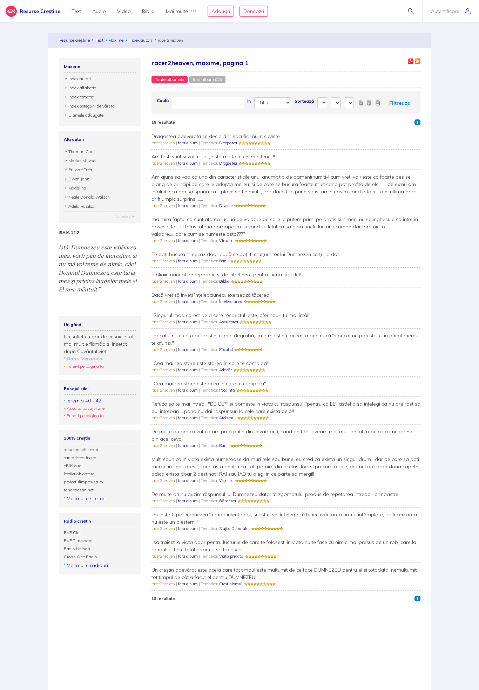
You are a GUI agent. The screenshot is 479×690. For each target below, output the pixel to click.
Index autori (141, 40)
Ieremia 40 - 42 (84, 401)
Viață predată (231, 556)
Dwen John (78, 178)
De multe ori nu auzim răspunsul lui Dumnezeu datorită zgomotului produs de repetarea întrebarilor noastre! (275, 494)
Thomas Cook (82, 151)
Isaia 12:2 (69, 232)
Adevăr (225, 369)
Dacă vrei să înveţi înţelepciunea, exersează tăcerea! (210, 295)
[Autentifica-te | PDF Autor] (410, 61)
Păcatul (226, 349)
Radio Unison (77, 548)
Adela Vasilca (81, 206)
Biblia (148, 11)
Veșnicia (226, 480)
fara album (188, 142)
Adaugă (220, 11)
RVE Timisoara (78, 540)
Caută (163, 100)
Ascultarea (228, 321)
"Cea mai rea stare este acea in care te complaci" (208, 383)
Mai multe (177, 11)
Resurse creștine (74, 40)
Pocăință (227, 390)
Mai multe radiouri (87, 565)
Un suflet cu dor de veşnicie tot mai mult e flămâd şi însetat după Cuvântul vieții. (99, 343)
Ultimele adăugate (85, 115)
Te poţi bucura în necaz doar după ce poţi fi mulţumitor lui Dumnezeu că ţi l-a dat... (246, 254)
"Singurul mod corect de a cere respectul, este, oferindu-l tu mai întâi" (230, 315)
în (249, 101)
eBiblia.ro (73, 465)
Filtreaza (400, 103)
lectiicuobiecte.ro (79, 473)
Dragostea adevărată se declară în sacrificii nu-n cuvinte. (216, 136)
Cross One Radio (80, 556)
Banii (224, 260)
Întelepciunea (230, 301)
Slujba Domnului (234, 528)
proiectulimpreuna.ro (83, 481)
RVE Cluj (72, 532)
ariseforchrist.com (81, 449)
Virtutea (226, 240)
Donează (253, 11)
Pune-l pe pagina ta (85, 366)
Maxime (115, 40)
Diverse (225, 205)
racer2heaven (163, 142)
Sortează (304, 101)
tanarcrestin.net (79, 489)
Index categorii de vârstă (91, 106)
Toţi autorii (123, 216)
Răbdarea (227, 500)
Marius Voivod (82, 160)
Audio (99, 11)
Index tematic (81, 96)
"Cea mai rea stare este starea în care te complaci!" (210, 363)
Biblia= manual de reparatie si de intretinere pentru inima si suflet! (226, 274)
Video (124, 11)
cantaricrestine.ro (80, 457)
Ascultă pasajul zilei (86, 408)
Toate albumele (169, 79)
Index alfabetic (82, 87)
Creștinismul (230, 583)
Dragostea (228, 142)
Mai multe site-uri (86, 498)
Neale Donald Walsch (89, 197)
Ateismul (227, 417)
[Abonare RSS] (417, 61)
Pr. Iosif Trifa (80, 169)
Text (76, 11)
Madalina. (77, 188)
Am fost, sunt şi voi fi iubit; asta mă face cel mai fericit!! (213, 156)
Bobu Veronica (84, 359)
